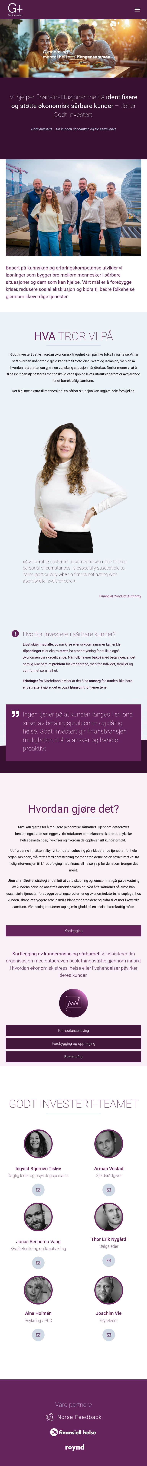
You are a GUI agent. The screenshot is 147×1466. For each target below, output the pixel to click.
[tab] (73, 931)
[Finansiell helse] (73, 1427)
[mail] (38, 1190)
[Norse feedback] (73, 1415)
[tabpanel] (73, 981)
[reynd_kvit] (74, 1444)
